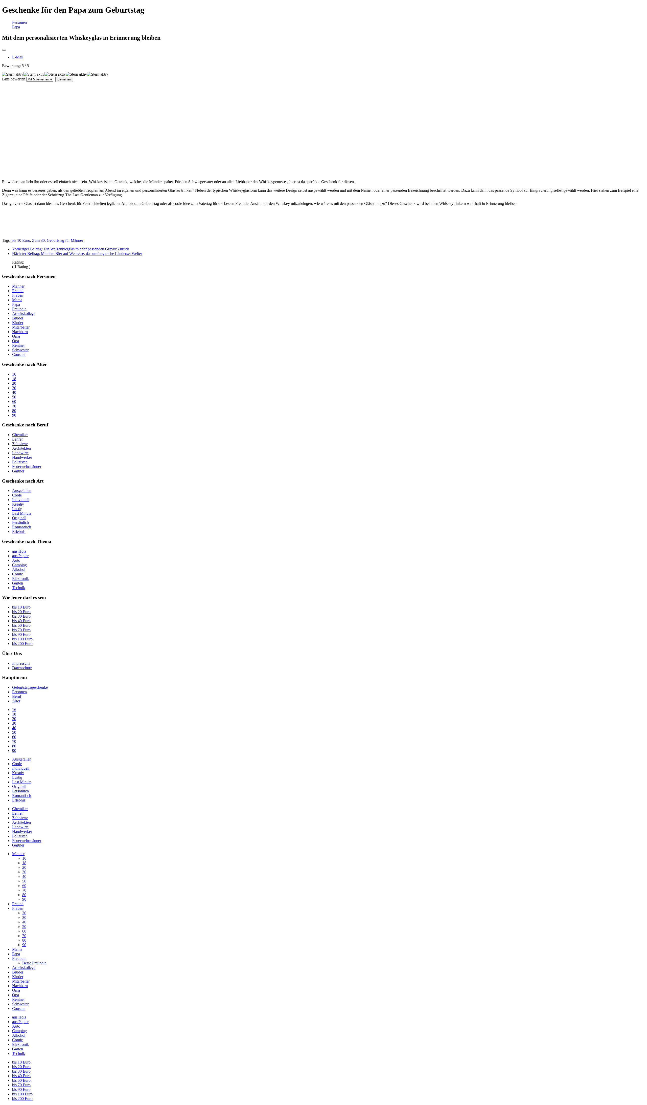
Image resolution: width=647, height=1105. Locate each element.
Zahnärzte (20, 444)
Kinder (17, 322)
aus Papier (20, 556)
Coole (17, 495)
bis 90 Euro (21, 634)
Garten (17, 583)
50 (14, 397)
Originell (19, 518)
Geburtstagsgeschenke (30, 687)
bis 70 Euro (21, 630)
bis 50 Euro (21, 625)
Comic (17, 574)
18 (14, 379)
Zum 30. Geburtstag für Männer (57, 240)
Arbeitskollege (23, 313)
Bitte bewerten (13, 79)
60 (14, 401)
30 (14, 388)
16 (14, 374)
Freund (18, 291)
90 (14, 415)
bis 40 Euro (21, 621)
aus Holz (19, 551)
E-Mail (17, 57)
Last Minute (21, 513)
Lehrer (17, 439)
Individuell (20, 499)
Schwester (20, 350)
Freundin (19, 309)
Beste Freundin (34, 963)
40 (14, 392)
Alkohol (18, 569)
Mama (17, 300)
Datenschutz (22, 668)
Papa (16, 27)
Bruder (17, 318)
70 (14, 406)
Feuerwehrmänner (26, 466)
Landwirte (20, 453)
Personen (19, 22)
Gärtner (18, 471)
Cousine (18, 354)
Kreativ (18, 504)
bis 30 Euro (21, 616)
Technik (18, 588)
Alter (16, 701)
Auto (16, 560)
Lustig (17, 509)
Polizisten (20, 462)
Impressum (21, 663)
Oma (16, 336)
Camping (19, 565)
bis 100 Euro (22, 639)
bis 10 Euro (21, 240)
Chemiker (20, 434)
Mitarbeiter (21, 327)
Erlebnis (18, 531)
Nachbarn (20, 332)
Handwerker (22, 457)
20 (14, 383)
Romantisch (21, 527)
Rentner (18, 345)
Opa (15, 341)
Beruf (16, 696)
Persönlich (20, 522)
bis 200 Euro (22, 643)
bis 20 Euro (21, 612)
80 (14, 410)
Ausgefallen (21, 490)
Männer (18, 286)
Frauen (17, 295)
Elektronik (20, 578)
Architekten (21, 448)
